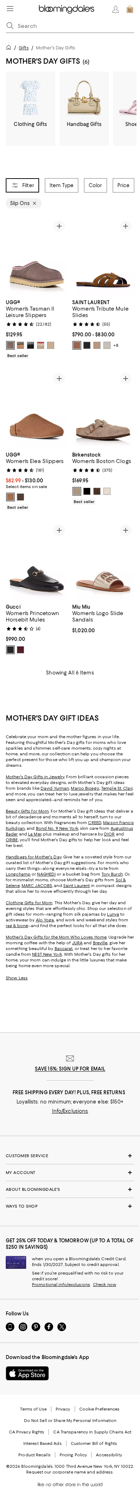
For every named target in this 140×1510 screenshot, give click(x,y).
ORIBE (12, 839)
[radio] (10, 345)
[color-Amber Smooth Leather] (76, 345)
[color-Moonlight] (50, 345)
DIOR (109, 834)
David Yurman (55, 788)
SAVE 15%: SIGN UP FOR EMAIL (70, 1069)
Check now (104, 1284)
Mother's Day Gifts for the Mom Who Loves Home (56, 937)
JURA (77, 942)
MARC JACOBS (37, 885)
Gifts (24, 47)
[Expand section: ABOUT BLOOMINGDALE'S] (70, 1189)
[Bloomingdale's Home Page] (66, 9)
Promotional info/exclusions (61, 1284)
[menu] (10, 8)
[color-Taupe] (76, 491)
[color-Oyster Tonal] (107, 491)
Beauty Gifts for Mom (27, 811)
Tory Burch (112, 874)
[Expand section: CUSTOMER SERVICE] (70, 1156)
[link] (37, 328)
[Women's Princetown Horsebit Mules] (37, 560)
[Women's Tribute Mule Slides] (103, 256)
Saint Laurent (76, 885)
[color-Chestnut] (20, 345)
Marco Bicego (85, 788)
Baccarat (64, 948)
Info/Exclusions (70, 1111)
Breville (100, 942)
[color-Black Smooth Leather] (86, 345)
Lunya (113, 914)
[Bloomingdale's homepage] (10, 48)
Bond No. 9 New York (57, 828)
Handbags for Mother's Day (33, 856)
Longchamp (18, 874)
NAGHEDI (46, 874)
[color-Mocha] (97, 491)
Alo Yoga (45, 919)
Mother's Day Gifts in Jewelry (35, 776)
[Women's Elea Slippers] (37, 408)
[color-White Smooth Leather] (107, 345)
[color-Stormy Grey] (10, 345)
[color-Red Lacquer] (20, 649)
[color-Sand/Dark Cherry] (40, 345)
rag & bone (17, 925)
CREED (94, 822)
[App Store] (27, 1373)
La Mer (34, 834)
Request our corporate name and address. (69, 1472)
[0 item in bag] (130, 9)
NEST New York (47, 954)
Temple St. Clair (116, 788)
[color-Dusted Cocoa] (20, 497)
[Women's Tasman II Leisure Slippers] (37, 256)
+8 (115, 345)
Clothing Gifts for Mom (29, 902)
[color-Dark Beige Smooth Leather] (97, 345)
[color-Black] (30, 345)
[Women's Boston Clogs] (103, 408)
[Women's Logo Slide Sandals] (103, 560)
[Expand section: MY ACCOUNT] (70, 1172)
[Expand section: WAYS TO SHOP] (70, 1206)
